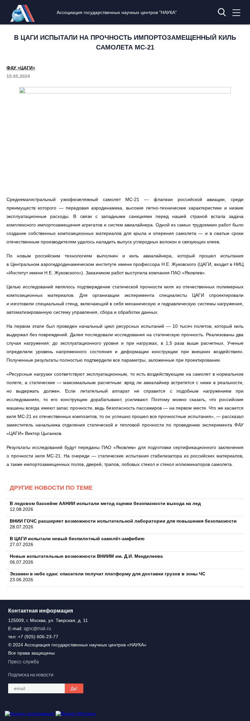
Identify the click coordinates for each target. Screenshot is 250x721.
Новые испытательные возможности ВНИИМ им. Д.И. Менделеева (86, 556)
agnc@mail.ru (37, 628)
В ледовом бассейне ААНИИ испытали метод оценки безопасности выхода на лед (105, 503)
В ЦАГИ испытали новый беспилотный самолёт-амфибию (77, 538)
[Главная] (24, 20)
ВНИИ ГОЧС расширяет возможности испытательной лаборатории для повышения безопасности (123, 521)
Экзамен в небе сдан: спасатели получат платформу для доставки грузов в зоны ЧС (107, 573)
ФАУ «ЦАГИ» (21, 67)
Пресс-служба (23, 662)
